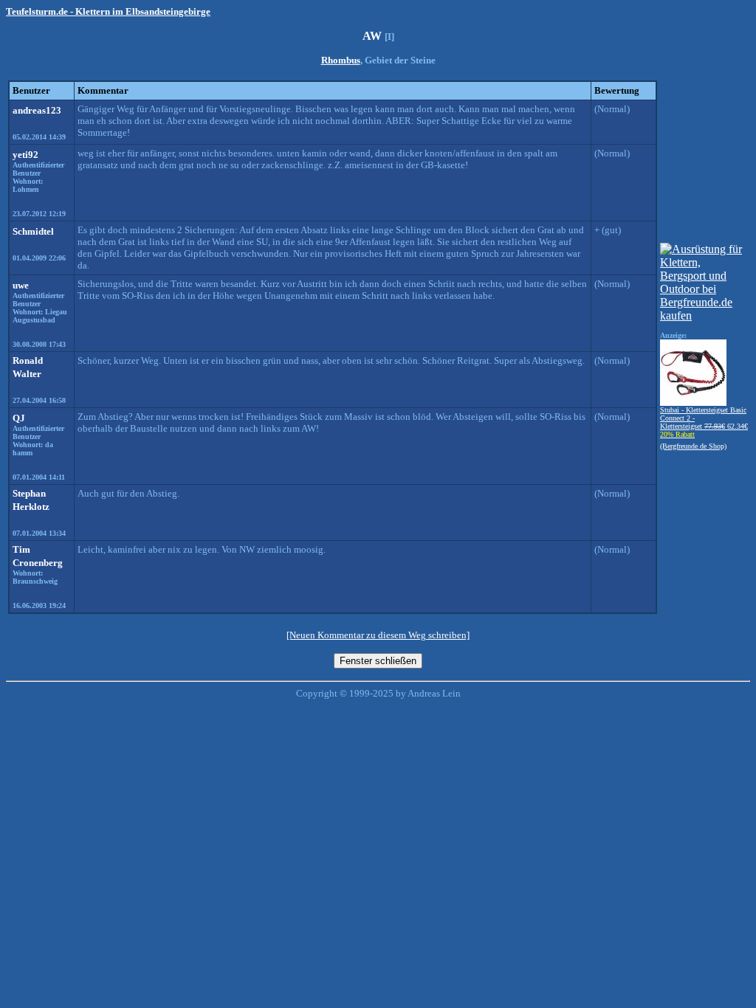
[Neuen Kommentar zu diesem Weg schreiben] (378, 635)
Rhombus (340, 60)
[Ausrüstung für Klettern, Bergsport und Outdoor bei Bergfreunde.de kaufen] (704, 315)
